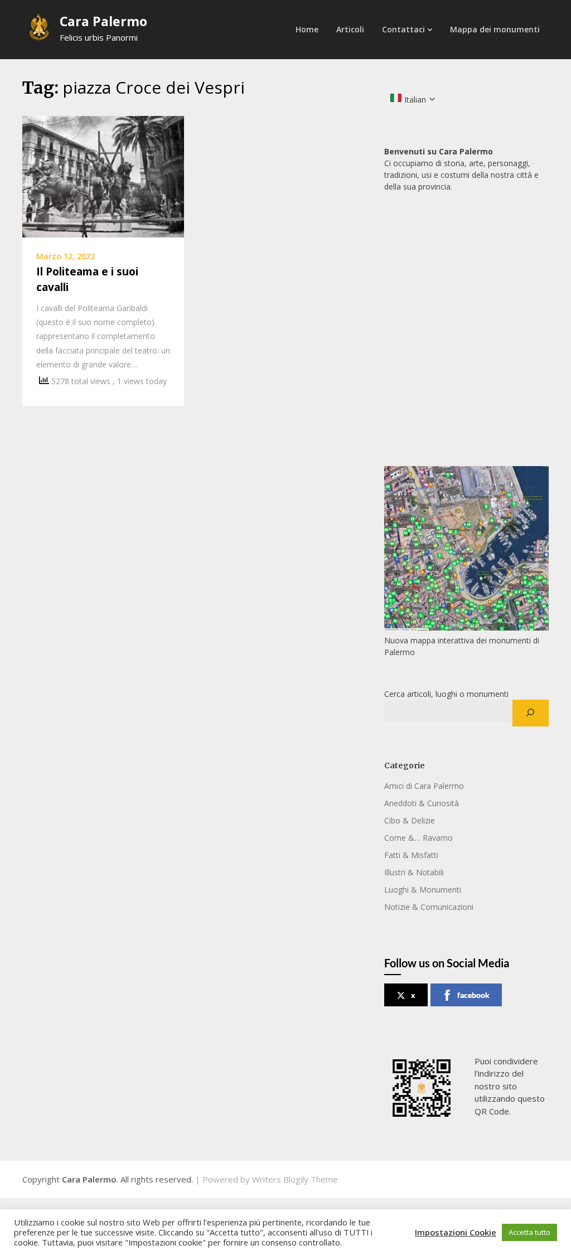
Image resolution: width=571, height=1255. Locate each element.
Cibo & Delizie (409, 820)
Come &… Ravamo (418, 837)
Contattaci (403, 29)
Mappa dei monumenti (495, 29)
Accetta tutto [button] (529, 1232)
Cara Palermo (103, 21)
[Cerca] (530, 713)
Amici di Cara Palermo (424, 786)
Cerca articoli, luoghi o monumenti (446, 694)
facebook (473, 995)
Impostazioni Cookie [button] (455, 1232)
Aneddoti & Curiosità (421, 803)
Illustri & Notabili (414, 872)
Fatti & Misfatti (411, 855)
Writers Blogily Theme (295, 1179)
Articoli (350, 29)
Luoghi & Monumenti (422, 889)
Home (307, 29)
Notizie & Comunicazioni (428, 907)
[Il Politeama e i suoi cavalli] (103, 175)
